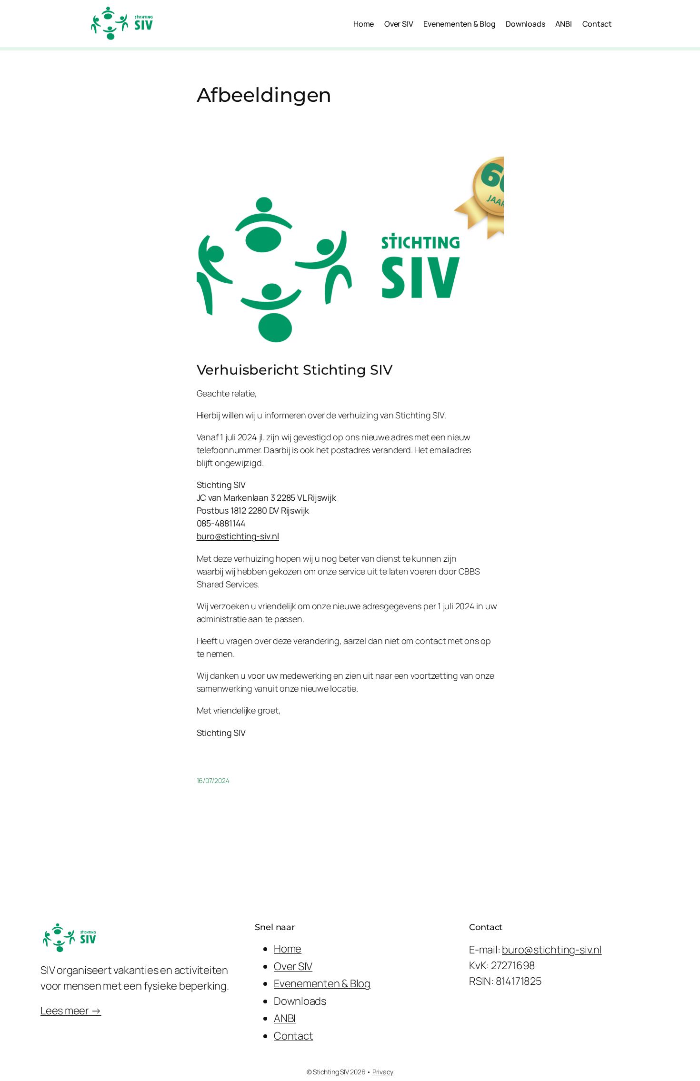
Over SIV (293, 966)
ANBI (285, 1018)
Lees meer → (70, 1010)
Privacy (382, 1071)
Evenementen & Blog (322, 983)
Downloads (300, 1001)
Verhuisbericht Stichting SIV (295, 369)
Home (287, 949)
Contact (293, 1036)
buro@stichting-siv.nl (238, 536)
